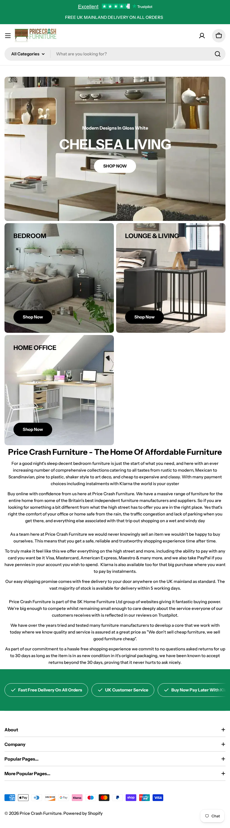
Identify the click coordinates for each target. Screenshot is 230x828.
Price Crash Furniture (40, 813)
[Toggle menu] (7, 35)
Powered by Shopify (83, 813)
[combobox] (115, 54)
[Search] (217, 54)
